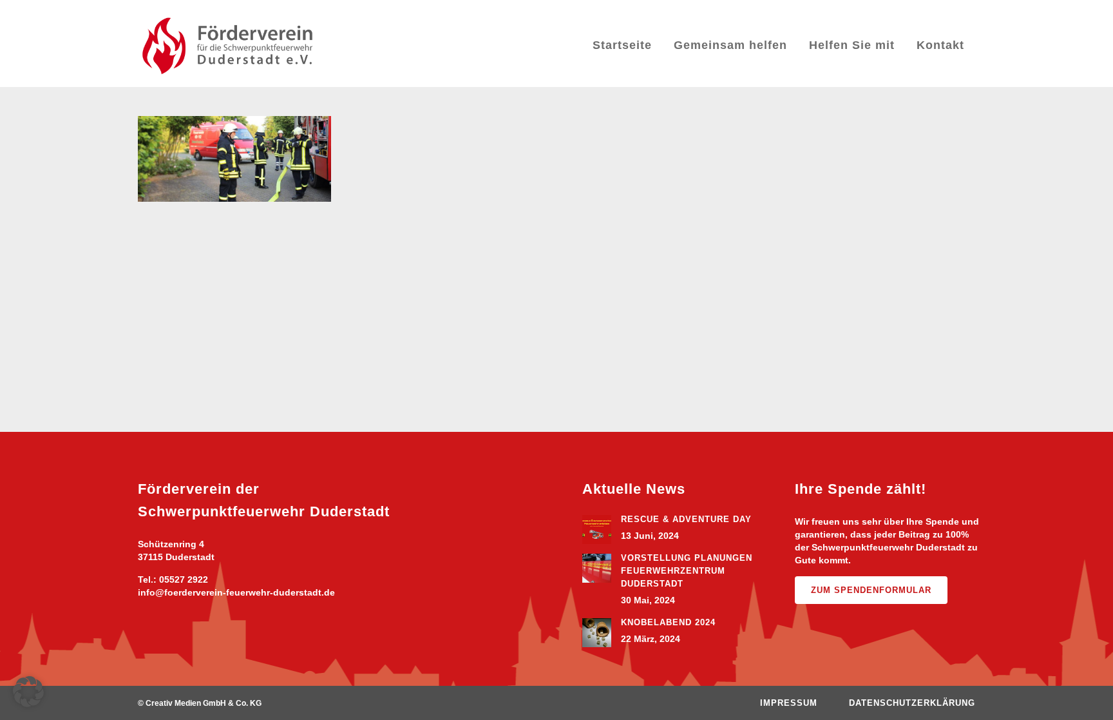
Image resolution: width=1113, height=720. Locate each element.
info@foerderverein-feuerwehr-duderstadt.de (236, 592)
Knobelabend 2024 (668, 622)
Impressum (788, 703)
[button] (28, 691)
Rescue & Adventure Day (686, 519)
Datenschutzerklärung (912, 703)
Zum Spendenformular (871, 590)
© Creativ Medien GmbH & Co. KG (200, 703)
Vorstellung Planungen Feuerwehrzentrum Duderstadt (686, 571)
